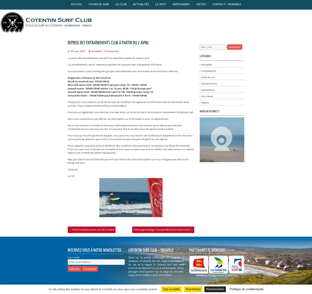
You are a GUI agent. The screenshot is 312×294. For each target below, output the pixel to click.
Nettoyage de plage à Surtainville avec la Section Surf (163, 229)
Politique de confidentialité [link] (247, 289)
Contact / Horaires (227, 4)
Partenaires (181, 4)
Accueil (76, 4)
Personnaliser (215, 289)
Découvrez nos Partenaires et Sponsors (217, 275)
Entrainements (111, 51)
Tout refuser (193, 289)
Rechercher (234, 47)
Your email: (74, 257)
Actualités (141, 4)
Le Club (121, 4)
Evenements (208, 90)
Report (205, 102)
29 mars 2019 (78, 51)
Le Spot (160, 4)
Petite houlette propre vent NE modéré (91, 229)
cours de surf (99, 4)
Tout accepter (171, 289)
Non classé (207, 96)
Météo (201, 4)
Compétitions (209, 71)
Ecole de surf (208, 77)
